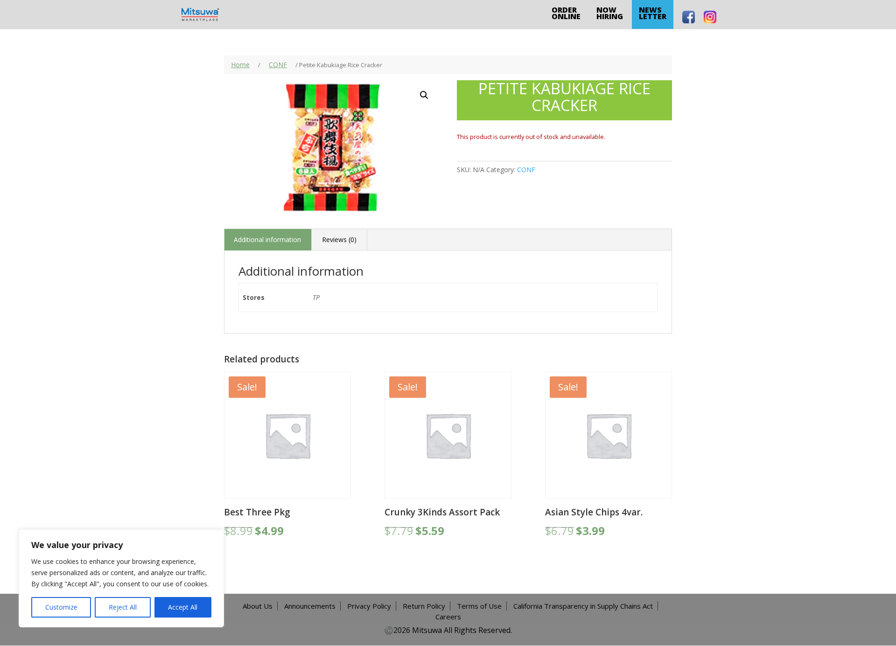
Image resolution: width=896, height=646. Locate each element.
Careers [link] (448, 616)
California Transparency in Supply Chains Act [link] (583, 606)
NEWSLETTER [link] (652, 13)
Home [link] (240, 64)
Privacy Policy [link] (369, 606)
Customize (61, 607)
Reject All (123, 607)
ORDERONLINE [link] (566, 13)
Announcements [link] (310, 606)
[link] (200, 13)
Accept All (182, 607)
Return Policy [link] (424, 606)
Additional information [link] (267, 239)
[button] (424, 95)
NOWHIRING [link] (609, 13)
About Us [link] (258, 606)
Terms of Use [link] (479, 606)
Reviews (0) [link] (339, 239)
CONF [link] (278, 64)
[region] (121, 578)
